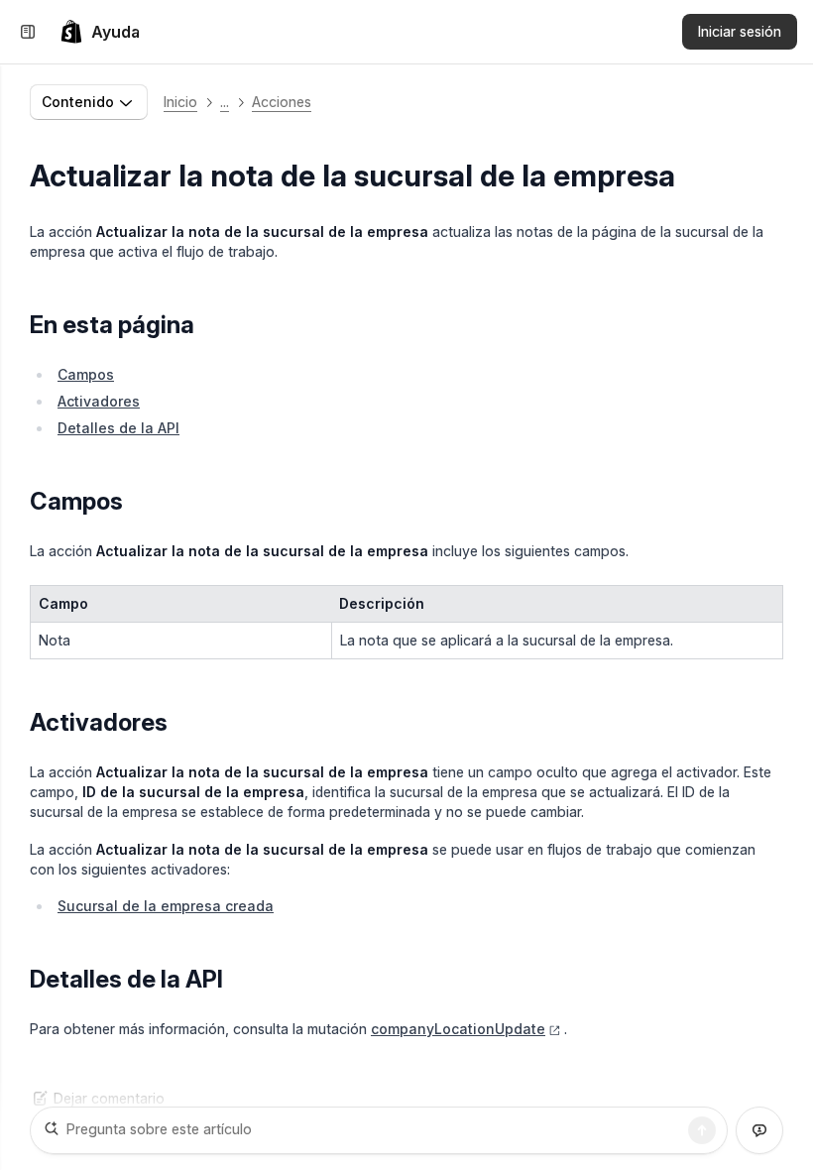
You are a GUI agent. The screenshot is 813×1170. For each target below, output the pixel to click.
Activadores (99, 401)
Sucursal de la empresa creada (166, 905)
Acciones (281, 101)
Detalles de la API (118, 427)
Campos (86, 374)
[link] (99, 32)
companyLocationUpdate (458, 1028)
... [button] (224, 101)
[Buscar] (702, 1130)
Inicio (180, 101)
